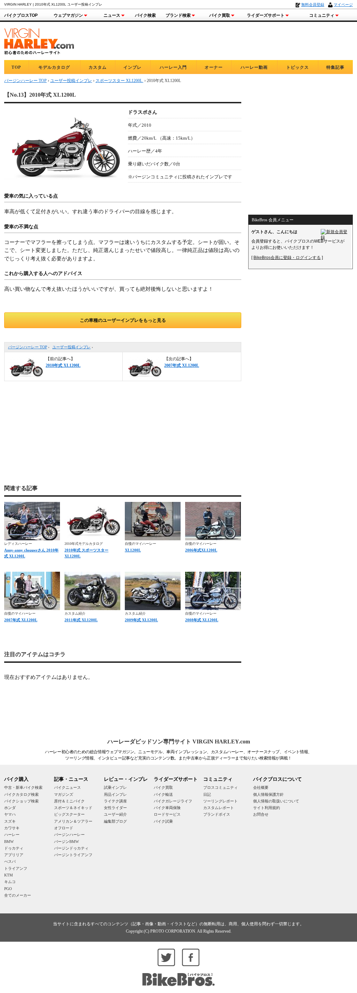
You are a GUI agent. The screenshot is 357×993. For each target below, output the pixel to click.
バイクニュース (67, 787)
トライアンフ (15, 868)
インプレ (132, 67)
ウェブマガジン (68, 15)
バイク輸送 (163, 794)
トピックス (297, 67)
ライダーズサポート (265, 15)
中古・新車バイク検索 (23, 787)
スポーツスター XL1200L (119, 80)
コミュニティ (321, 15)
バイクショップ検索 (21, 801)
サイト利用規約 (266, 808)
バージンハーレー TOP (27, 347)
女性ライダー (115, 808)
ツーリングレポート (220, 801)
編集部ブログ (115, 821)
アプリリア (13, 855)
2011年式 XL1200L (81, 620)
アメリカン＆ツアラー (73, 821)
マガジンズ (63, 794)
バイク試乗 (163, 821)
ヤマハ (10, 814)
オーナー (214, 67)
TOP (16, 67)
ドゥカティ (13, 848)
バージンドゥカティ (71, 848)
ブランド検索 (178, 15)
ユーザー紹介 (115, 814)
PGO (8, 889)
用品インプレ (115, 794)
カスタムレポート (218, 808)
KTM (8, 875)
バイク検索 (145, 15)
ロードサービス (167, 814)
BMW (9, 841)
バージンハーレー (69, 834)
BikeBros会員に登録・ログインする (287, 257)
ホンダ (10, 808)
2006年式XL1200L (201, 550)
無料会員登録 (312, 4)
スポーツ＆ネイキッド (73, 808)
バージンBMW (66, 841)
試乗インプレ (115, 787)
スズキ (10, 821)
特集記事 (335, 67)
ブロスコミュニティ (220, 787)
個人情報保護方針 (268, 794)
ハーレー (12, 834)
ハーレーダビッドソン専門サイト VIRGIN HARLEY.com (178, 741)
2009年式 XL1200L (141, 620)
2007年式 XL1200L (20, 620)
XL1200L (133, 550)
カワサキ (12, 828)
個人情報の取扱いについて (276, 801)
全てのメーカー (17, 895)
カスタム (98, 67)
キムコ (10, 882)
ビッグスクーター (69, 814)
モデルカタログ (54, 67)
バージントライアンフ (73, 855)
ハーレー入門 (173, 67)
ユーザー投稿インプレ (71, 347)
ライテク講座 (115, 801)
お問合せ (260, 814)
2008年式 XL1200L (201, 620)
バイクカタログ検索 (21, 794)
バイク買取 (219, 15)
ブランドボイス (216, 814)
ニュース (112, 15)
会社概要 (260, 787)
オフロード (63, 828)
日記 (207, 794)
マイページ (343, 4)
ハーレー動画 (254, 67)
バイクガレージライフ (173, 801)
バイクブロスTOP (21, 15)
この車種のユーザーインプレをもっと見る (123, 320)
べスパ (10, 861)
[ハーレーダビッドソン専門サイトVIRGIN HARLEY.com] (39, 40)
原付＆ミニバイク (69, 801)
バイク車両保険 (167, 808)
